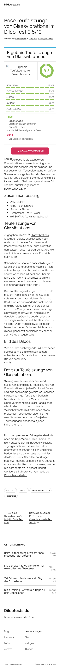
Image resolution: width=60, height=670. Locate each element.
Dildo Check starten (15, 475)
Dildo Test (33, 38)
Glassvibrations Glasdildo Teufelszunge (26, 237)
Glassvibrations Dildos (40, 490)
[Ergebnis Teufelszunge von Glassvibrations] (20, 70)
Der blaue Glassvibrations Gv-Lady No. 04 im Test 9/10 (14, 517)
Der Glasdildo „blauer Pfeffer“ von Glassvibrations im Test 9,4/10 (40, 517)
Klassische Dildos (45, 38)
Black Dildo (10, 490)
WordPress (51, 664)
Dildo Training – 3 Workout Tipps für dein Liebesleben (24, 591)
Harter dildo (11, 495)
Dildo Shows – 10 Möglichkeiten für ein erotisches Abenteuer (24, 567)
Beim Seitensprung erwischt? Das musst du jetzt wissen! (24, 554)
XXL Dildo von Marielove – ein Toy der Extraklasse (23, 580)
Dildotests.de (12, 4)
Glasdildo (23, 490)
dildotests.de (21, 38)
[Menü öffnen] (54, 4)
